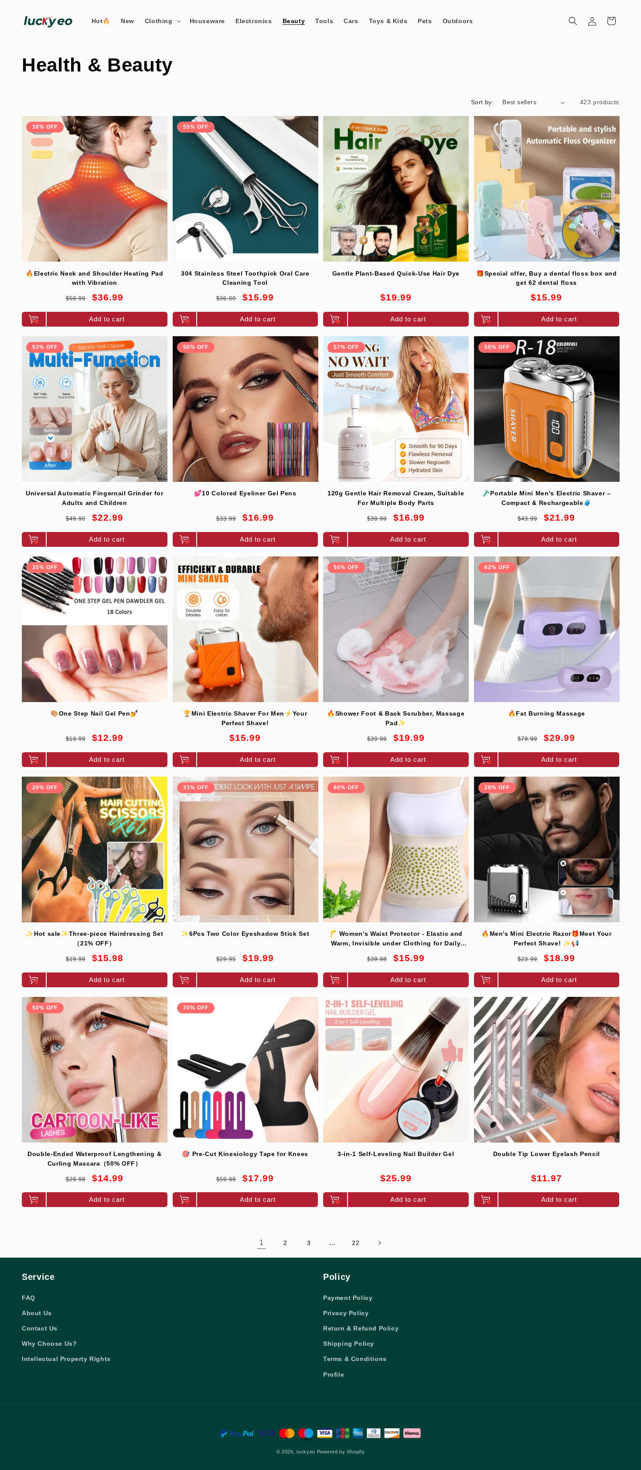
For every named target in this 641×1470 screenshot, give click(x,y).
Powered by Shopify (341, 1451)
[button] (162, 21)
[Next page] (379, 1242)
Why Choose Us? (49, 1343)
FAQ (28, 1297)
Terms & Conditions (355, 1358)
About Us (37, 1313)
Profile (333, 1374)
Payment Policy (347, 1297)
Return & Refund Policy (361, 1328)
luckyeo (306, 1451)
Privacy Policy (345, 1313)
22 (355, 1242)
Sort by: (482, 102)
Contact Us (40, 1328)
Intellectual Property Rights (66, 1358)
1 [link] (261, 1242)
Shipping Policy (348, 1343)
